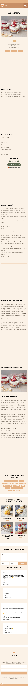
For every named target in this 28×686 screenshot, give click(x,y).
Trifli (25, 9)
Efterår (11, 490)
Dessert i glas (20, 9)
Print (21, 51)
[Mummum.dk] (14, 652)
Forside (3, 9)
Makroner (7, 481)
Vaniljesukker (6, 483)
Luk (26, 655)
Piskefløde (22, 483)
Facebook (14, 432)
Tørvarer (15, 483)
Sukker (21, 481)
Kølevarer (16, 485)
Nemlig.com (18, 167)
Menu (6, 5)
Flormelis (14, 481)
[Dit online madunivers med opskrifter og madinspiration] (2, 5)
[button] (2, 684)
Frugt (13, 488)
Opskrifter (8, 9)
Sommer (17, 490)
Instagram (6, 432)
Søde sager (13, 9)
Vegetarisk (19, 488)
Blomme (7, 488)
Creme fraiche (7, 485)
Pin (14, 51)
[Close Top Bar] (27, 1)
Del (8, 51)
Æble (23, 485)
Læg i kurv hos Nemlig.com (14, 164)
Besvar (25, 571)
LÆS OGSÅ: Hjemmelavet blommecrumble (11, 367)
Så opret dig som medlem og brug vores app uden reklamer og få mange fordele (14, 2)
